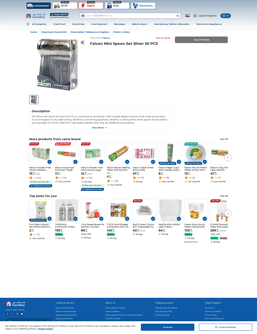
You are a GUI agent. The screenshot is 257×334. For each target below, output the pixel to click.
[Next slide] (224, 154)
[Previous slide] (27, 154)
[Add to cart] (49, 161)
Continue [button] (167, 327)
